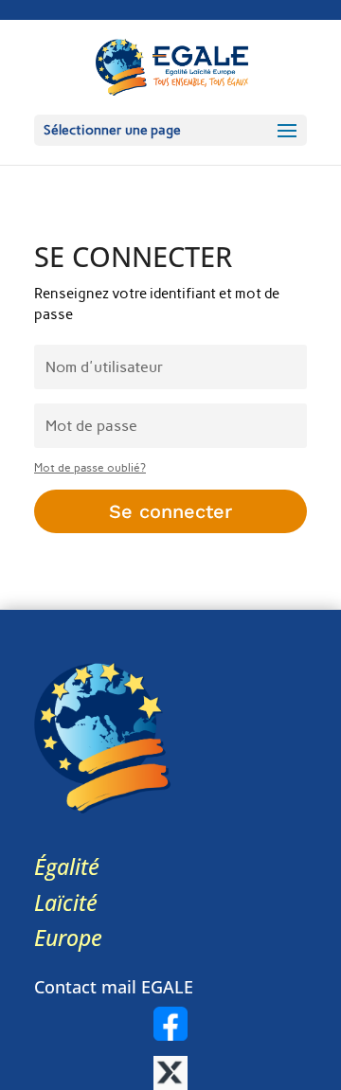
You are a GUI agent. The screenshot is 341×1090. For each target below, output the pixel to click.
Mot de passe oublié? (90, 467)
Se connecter (170, 511)
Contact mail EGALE (113, 986)
